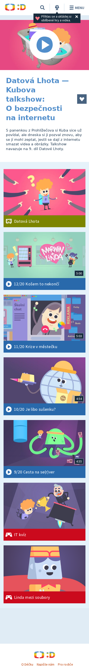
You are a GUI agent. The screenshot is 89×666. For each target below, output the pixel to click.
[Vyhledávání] (42, 7)
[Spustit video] (44, 45)
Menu (79, 7)
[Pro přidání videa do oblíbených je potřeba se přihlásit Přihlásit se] (82, 99)
